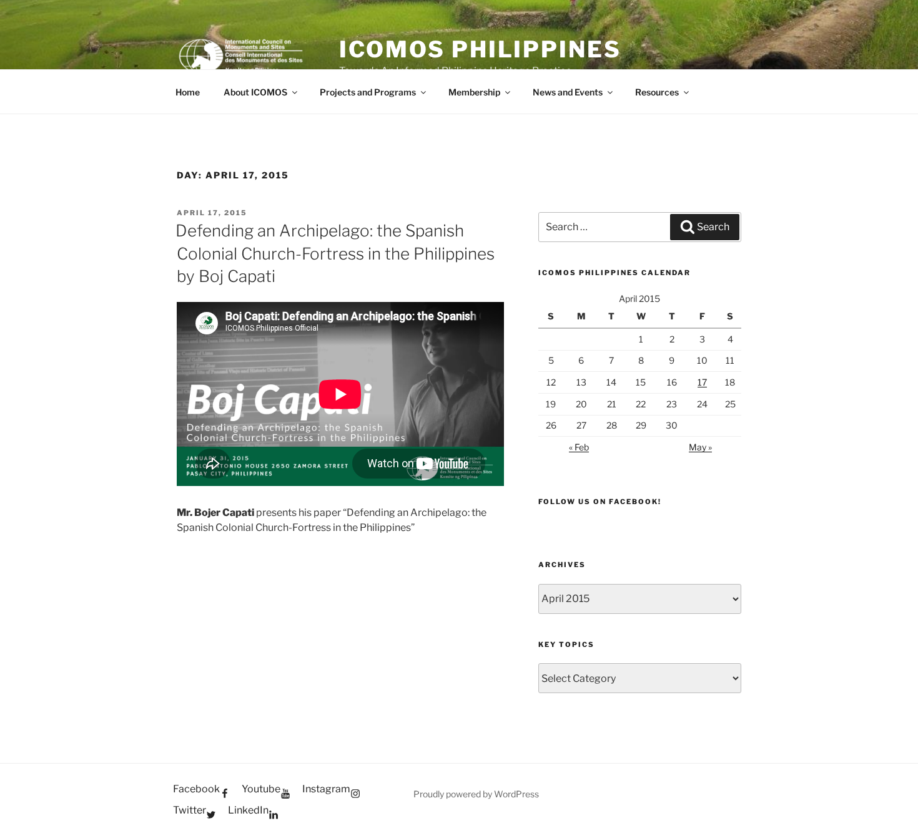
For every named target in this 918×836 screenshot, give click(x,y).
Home (187, 92)
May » (700, 447)
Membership (474, 92)
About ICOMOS (255, 92)
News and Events (568, 92)
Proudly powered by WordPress (476, 794)
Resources (657, 92)
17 (702, 382)
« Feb (579, 447)
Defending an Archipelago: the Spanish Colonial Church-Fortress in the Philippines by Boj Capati (335, 253)
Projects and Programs (368, 92)
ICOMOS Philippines (480, 49)
